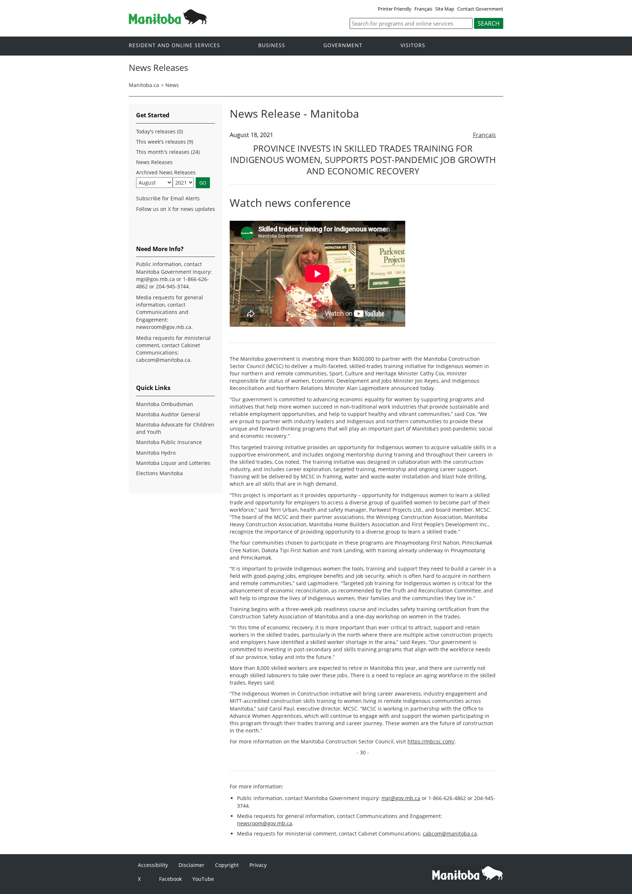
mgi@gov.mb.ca (400, 798)
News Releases (154, 162)
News (172, 85)
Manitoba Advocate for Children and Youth (175, 428)
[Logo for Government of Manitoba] (168, 22)
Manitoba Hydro (156, 452)
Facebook (170, 878)
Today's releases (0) (159, 131)
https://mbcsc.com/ (431, 741)
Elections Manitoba (159, 473)
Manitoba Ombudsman (164, 404)
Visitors (412, 45)
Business (271, 45)
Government (342, 45)
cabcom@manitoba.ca (450, 833)
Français (423, 8)
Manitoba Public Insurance (169, 442)
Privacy (258, 864)
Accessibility (153, 864)
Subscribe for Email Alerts (168, 198)
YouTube (203, 878)
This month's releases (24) (168, 151)
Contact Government (480, 8)
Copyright (227, 864)
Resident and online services (174, 45)
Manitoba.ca (144, 85)
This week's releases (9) (164, 141)
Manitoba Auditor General (168, 414)
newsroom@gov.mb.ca (264, 823)
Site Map (444, 8)
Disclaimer (191, 864)
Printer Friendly (394, 8)
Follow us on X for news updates (175, 208)
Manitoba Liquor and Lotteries (173, 462)
